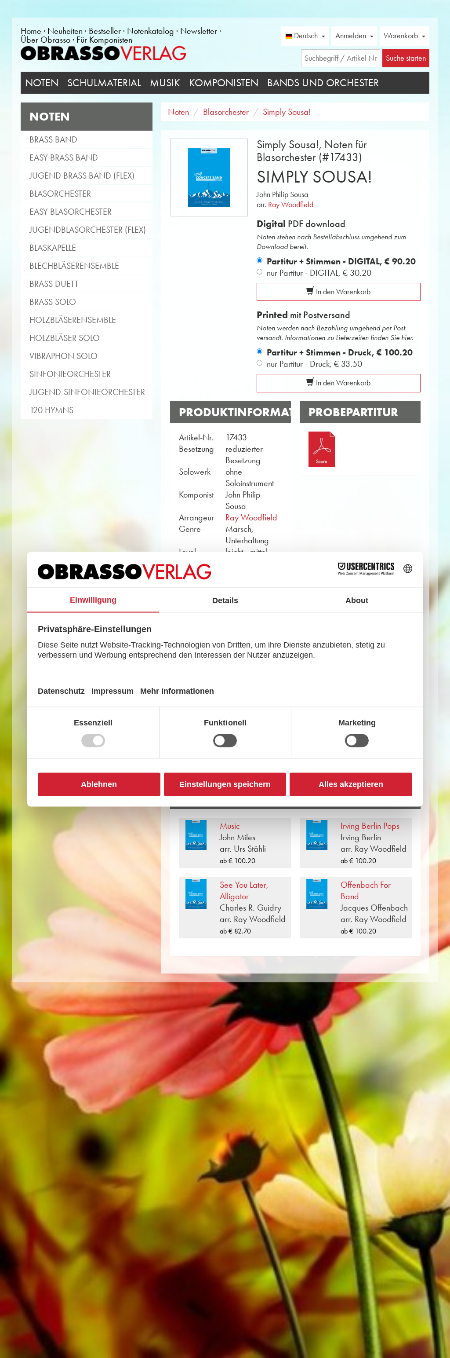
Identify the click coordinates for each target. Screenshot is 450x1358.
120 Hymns (51, 410)
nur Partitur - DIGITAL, (319, 272)
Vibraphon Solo (63, 356)
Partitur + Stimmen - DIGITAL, (341, 261)
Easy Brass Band (63, 157)
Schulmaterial (104, 83)
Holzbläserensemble (72, 320)
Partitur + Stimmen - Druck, (340, 352)
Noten (41, 83)
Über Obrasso (45, 39)
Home (31, 30)
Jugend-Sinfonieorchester (87, 392)
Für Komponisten (104, 39)
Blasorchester (60, 193)
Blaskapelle (52, 247)
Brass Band (53, 139)
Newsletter (198, 30)
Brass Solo (52, 301)
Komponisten (223, 83)
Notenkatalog (150, 30)
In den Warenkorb (342, 291)
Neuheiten (65, 30)
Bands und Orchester (323, 83)
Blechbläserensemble (74, 265)
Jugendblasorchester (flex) (87, 229)
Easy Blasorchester (70, 211)
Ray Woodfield (290, 204)
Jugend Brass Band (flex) (81, 175)
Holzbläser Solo (64, 338)
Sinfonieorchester (70, 374)
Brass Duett (54, 283)
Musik (165, 83)
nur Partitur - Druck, (314, 364)
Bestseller (105, 30)
